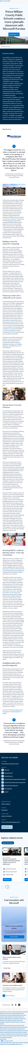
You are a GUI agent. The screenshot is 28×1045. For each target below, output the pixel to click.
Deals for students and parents (13, 1022)
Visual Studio (8, 1034)
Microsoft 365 (24, 1011)
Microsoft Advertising (12, 1027)
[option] (7, 842)
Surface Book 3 (3, 1011)
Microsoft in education (13, 1017)
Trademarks (12, 1044)
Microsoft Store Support (5, 1015)
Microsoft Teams (4, 1028)
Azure (16, 1025)
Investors (14, 1035)
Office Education (8, 1020)
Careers (13, 1034)
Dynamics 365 (21, 1025)
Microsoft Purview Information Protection (12, 594)
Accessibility (3, 1037)
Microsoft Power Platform (16, 1032)
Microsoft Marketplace (5, 1032)
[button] (14, 34)
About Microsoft (19, 1034)
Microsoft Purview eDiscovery (11, 586)
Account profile (11, 1013)
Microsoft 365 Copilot (22, 1027)
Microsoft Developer (12, 1028)
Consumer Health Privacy (6, 1042)
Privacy (22, 1042)
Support (6, 1017)
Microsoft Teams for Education (12, 1018)
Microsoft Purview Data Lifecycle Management (13, 570)
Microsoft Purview (12, 220)
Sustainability (9, 1037)
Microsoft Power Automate (9, 322)
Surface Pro (10, 1011)
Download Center (20, 1013)
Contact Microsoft (16, 1042)
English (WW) (3, 1039)
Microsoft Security (10, 1025)
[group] (11, 864)
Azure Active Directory (10, 330)
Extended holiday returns (17, 1015)
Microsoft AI (3, 1025)
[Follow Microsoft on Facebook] (16, 1005)
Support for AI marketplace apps (7, 1030)
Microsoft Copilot (17, 1011)
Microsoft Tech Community (21, 1030)
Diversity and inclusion (22, 1035)
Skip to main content (5, 0)
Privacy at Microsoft (7, 1035)
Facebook (17, 711)
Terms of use (7, 1044)
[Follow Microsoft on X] (12, 1005)
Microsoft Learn (21, 1028)
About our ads (19, 1044)
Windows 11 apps (4, 1013)
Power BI (14, 328)
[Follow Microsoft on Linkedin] (19, 1005)
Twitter (12, 711)
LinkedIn (5, 713)
